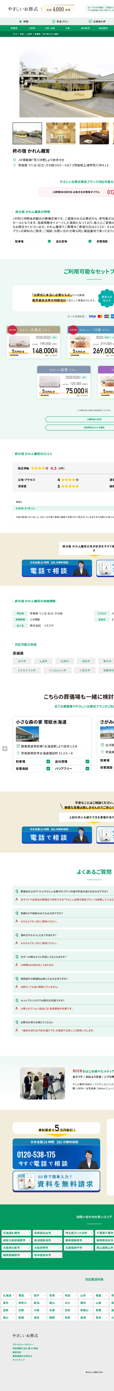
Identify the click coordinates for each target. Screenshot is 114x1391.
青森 (21, 1295)
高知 (36, 1317)
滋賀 (6, 1310)
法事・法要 (50, 28)
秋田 (68, 1295)
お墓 (67, 28)
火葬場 (32, 28)
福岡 (52, 1317)
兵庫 (52, 1310)
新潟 (36, 1303)
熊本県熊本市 (42, 1255)
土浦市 (43, 661)
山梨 (98, 1303)
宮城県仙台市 (42, 1233)
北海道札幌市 (11, 1233)
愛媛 (21, 1317)
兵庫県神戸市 (73, 1247)
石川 (68, 1303)
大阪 (36, 1310)
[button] (22, 81)
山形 (83, 1295)
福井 (83, 1303)
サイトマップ (19, 1359)
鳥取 (98, 1310)
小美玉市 (85, 670)
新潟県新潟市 (42, 1240)
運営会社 (17, 1352)
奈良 (68, 1310)
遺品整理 (103, 28)
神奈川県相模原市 (14, 1240)
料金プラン (63, 21)
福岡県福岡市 (11, 1255)
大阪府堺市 (41, 1247)
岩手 (36, 1295)
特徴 (25, 21)
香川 (6, 1317)
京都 (21, 1310)
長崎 (83, 1317)
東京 (6, 1303)
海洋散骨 (85, 28)
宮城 (52, 1295)
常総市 (86, 661)
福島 (98, 1295)
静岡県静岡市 (73, 1240)
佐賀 (68, 1317)
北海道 (7, 1295)
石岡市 (65, 661)
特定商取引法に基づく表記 (25, 1348)
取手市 (107, 661)
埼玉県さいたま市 (76, 1233)
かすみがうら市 (26, 670)
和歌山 (84, 1310)
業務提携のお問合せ (22, 1356)
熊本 (98, 1317)
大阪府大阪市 (11, 1247)
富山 (52, 1303)
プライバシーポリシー (23, 1344)
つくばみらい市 (57, 670)
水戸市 (22, 661)
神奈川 (22, 1303)
